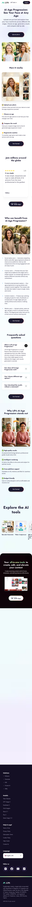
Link (25, 171)
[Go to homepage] (5, 2)
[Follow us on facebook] (11, 868)
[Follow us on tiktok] (24, 868)
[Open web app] (16, 204)
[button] (16, 353)
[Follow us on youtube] (18, 868)
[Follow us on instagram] (5, 868)
